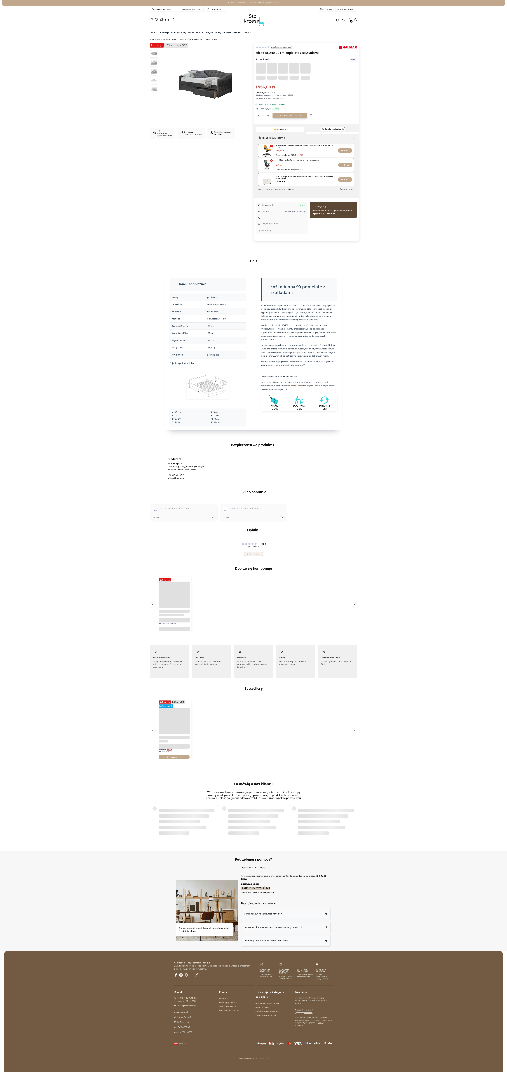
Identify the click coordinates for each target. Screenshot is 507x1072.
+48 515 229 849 (255, 888)
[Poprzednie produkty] (152, 604)
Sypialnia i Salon (169, 39)
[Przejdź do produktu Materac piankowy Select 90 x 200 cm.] (174, 607)
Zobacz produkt (174, 757)
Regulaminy (224, 998)
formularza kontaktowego (298, 385)
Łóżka (182, 39)
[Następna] (502, 3)
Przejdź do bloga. (188, 931)
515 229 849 (327, 9)
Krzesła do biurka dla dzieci (267, 1011)
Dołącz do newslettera (308, 1013)
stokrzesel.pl (155, 39)
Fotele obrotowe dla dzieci (267, 1003)
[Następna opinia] (354, 815)
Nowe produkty (262, 1007)
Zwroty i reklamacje (227, 1006)
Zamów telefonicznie (334, 129)
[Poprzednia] (5, 3)
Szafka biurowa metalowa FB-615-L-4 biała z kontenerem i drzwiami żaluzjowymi (304, 177)
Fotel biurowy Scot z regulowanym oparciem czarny (297, 160)
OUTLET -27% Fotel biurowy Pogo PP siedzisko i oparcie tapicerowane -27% (304, 146)
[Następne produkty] (354, 604)
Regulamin (324, 1017)
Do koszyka (174, 629)
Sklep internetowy (252, 1058)
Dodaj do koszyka (291, 115)
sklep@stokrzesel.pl (347, 9)
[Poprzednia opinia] (152, 815)
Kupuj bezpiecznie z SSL (229, 1010)
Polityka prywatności (228, 1002)
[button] (311, 115)
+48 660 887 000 (176, 474)
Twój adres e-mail (304, 1010)
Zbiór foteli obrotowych (265, 1015)
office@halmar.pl (176, 478)
